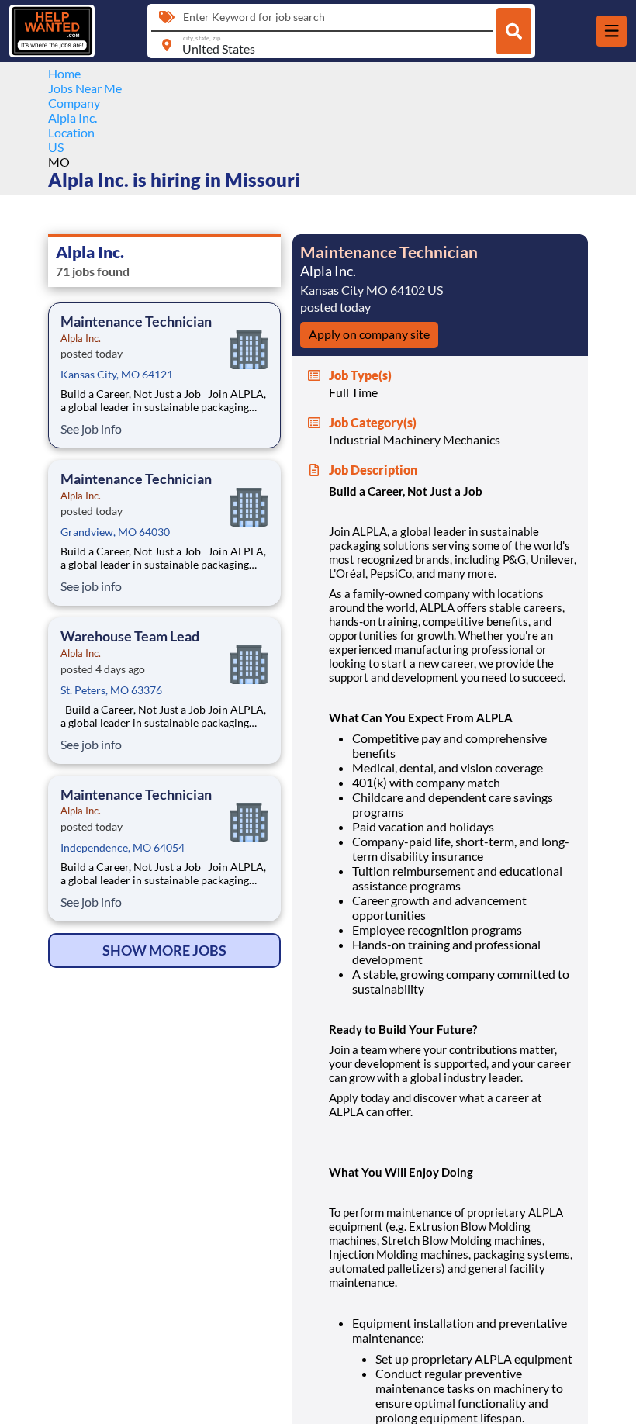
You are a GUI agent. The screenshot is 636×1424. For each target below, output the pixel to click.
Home (64, 73)
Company (74, 102)
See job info (91, 428)
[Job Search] (513, 31)
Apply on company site (369, 334)
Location (71, 132)
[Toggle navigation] (611, 31)
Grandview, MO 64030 (115, 531)
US (56, 147)
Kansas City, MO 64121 (116, 374)
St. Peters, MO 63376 (111, 689)
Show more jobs (164, 950)
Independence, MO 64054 (122, 847)
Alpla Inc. (72, 117)
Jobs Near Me (85, 88)
